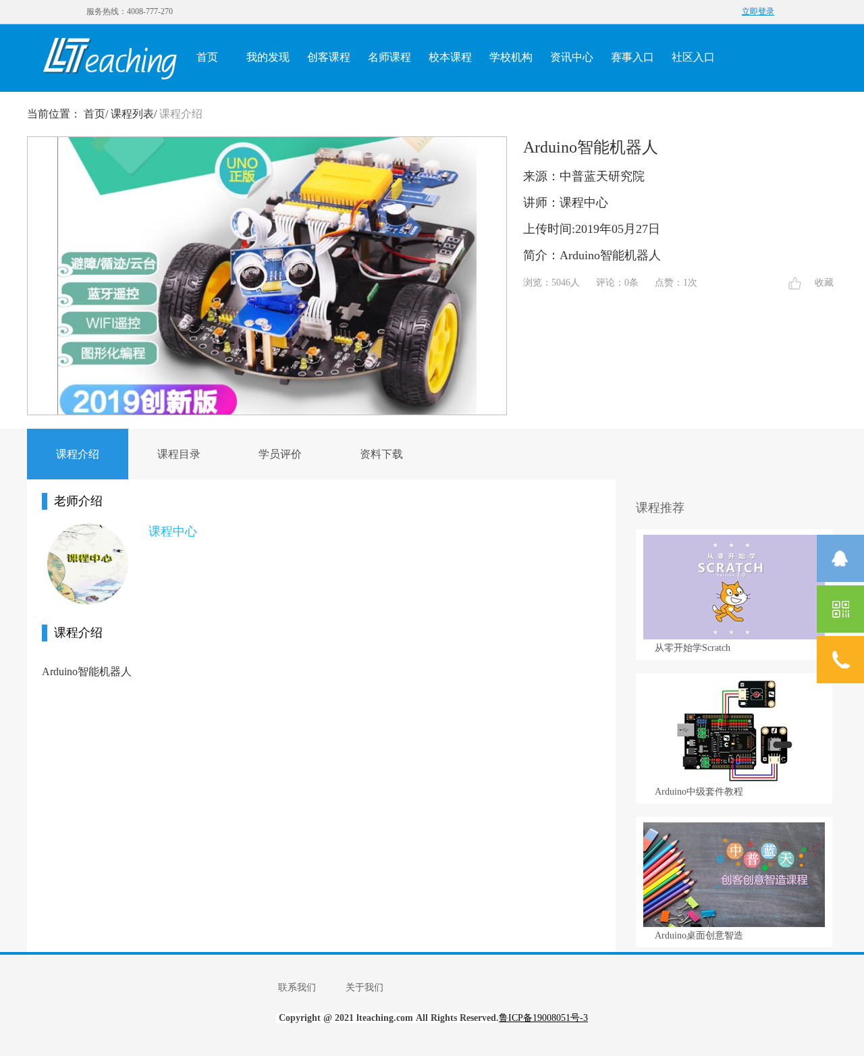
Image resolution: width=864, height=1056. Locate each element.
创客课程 (328, 57)
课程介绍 (180, 114)
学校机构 (511, 57)
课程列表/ (134, 114)
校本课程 (450, 57)
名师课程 (389, 57)
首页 (207, 57)
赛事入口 (632, 57)
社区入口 (693, 57)
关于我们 (364, 987)
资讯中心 (571, 57)
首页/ (96, 114)
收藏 (824, 283)
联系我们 (297, 987)
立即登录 (758, 11)
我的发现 (268, 57)
